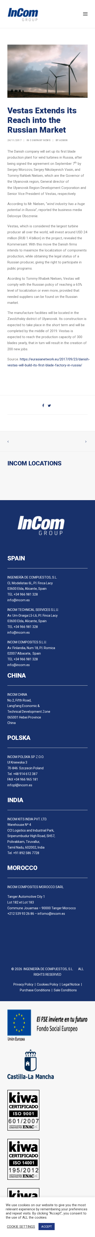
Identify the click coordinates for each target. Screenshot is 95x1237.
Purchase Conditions (35, 990)
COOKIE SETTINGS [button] (21, 1227)
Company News (40, 140)
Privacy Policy (23, 984)
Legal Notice (71, 984)
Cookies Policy (47, 984)
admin (63, 140)
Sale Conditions (65, 990)
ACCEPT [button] (46, 1226)
